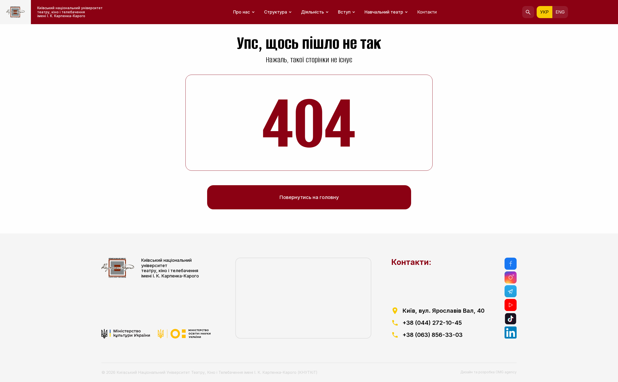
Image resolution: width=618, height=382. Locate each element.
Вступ (344, 11)
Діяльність (312, 11)
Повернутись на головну (309, 197)
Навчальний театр (384, 11)
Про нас (241, 11)
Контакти (427, 11)
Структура (275, 11)
